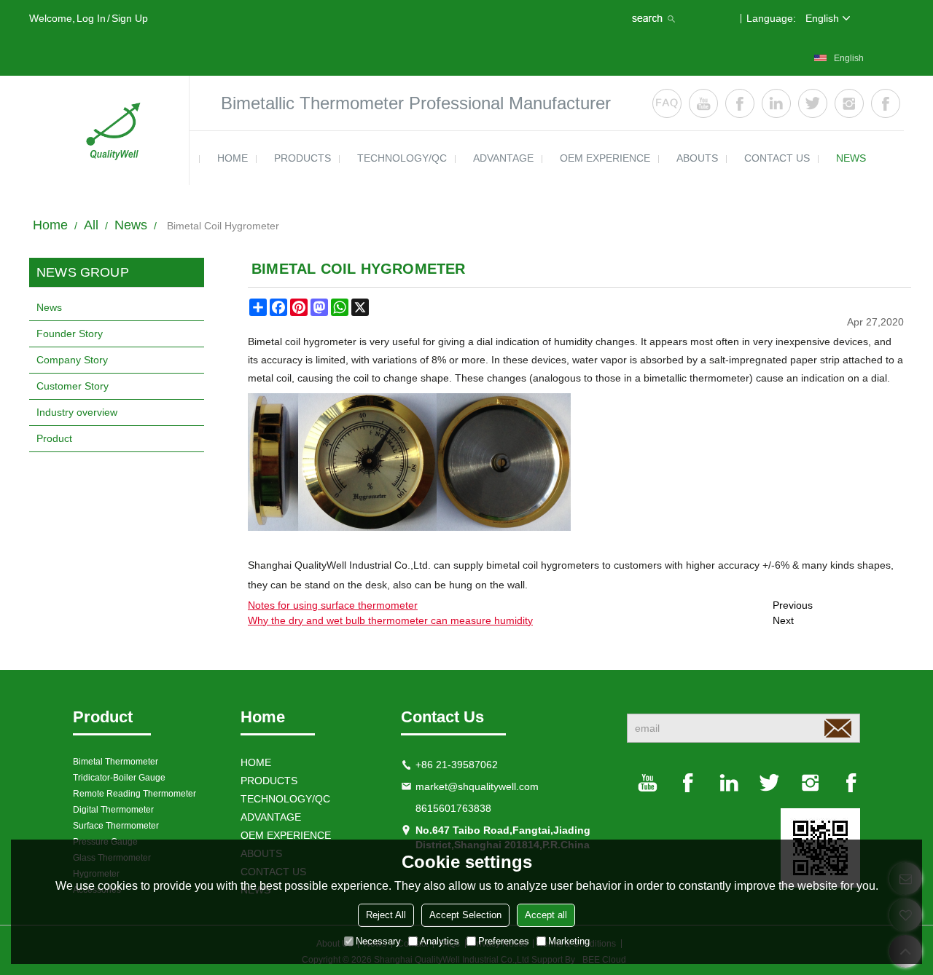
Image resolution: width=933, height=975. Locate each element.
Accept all (546, 914)
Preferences (503, 941)
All (91, 225)
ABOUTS (697, 158)
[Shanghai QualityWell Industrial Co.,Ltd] (109, 130)
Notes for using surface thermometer (333, 605)
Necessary (378, 941)
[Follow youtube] (703, 103)
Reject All (386, 914)
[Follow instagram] (849, 103)
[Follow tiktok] (885, 103)
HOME (232, 158)
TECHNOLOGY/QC (402, 158)
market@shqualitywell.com (477, 786)
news (851, 158)
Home (50, 225)
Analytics (439, 941)
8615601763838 (453, 808)
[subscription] (837, 728)
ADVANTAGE (503, 158)
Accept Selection (465, 914)
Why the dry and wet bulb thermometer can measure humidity (390, 620)
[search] (655, 18)
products (302, 158)
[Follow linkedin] (776, 103)
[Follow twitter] (812, 103)
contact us (777, 158)
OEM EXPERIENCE (605, 158)
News (130, 225)
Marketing (569, 941)
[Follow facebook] (739, 103)
